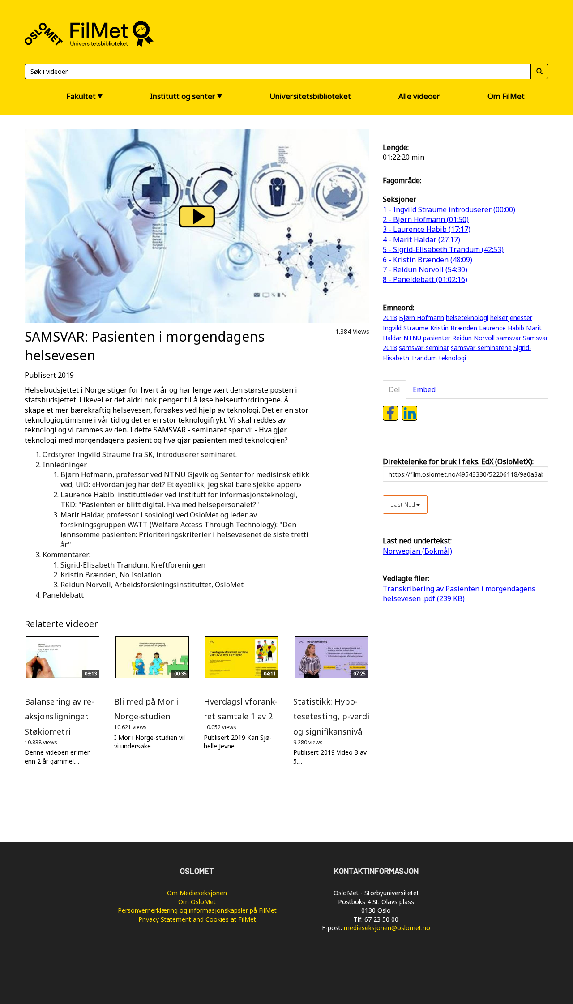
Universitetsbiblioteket (310, 96)
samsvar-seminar (424, 347)
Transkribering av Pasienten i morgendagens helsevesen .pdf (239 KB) (459, 593)
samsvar (508, 337)
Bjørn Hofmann (421, 317)
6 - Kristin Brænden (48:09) (427, 260)
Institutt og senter (182, 96)
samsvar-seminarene (481, 347)
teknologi (452, 358)
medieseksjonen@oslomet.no (387, 927)
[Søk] (539, 71)
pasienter (436, 337)
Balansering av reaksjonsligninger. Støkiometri (59, 716)
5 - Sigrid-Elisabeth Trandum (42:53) (443, 249)
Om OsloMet (197, 901)
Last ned (403, 504)
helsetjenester (511, 317)
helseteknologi (467, 317)
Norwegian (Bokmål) (417, 551)
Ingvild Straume (405, 328)
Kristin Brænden (453, 328)
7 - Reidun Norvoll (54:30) (425, 269)
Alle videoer (419, 96)
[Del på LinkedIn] (409, 413)
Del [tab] (394, 389)
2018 (390, 317)
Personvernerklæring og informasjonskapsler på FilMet (197, 910)
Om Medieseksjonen (197, 893)
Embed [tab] (424, 389)
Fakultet (81, 96)
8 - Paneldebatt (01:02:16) (425, 279)
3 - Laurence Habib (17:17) (426, 229)
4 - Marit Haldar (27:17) (421, 239)
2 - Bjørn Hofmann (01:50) (426, 219)
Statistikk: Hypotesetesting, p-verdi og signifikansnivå (331, 716)
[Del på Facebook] (390, 413)
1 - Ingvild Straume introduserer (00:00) (449, 209)
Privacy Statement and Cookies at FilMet (197, 919)
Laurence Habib (501, 328)
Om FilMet (506, 96)
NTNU (412, 337)
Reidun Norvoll (473, 337)
